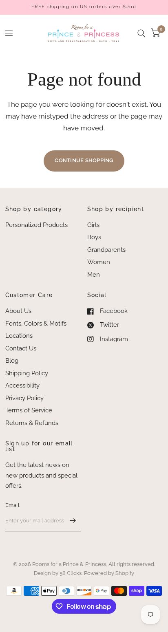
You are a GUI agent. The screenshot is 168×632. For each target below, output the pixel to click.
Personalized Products (36, 225)
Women (98, 262)
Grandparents (106, 249)
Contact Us (20, 348)
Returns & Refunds (31, 423)
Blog (11, 360)
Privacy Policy (24, 398)
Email (12, 505)
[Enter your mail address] (73, 520)
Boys (94, 237)
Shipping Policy (26, 373)
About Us (18, 311)
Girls (93, 225)
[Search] (141, 33)
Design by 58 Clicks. (58, 573)
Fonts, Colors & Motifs (35, 323)
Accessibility (22, 385)
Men (93, 274)
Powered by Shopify (109, 573)
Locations (19, 335)
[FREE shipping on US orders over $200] (83, 7)
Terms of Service (28, 410)
